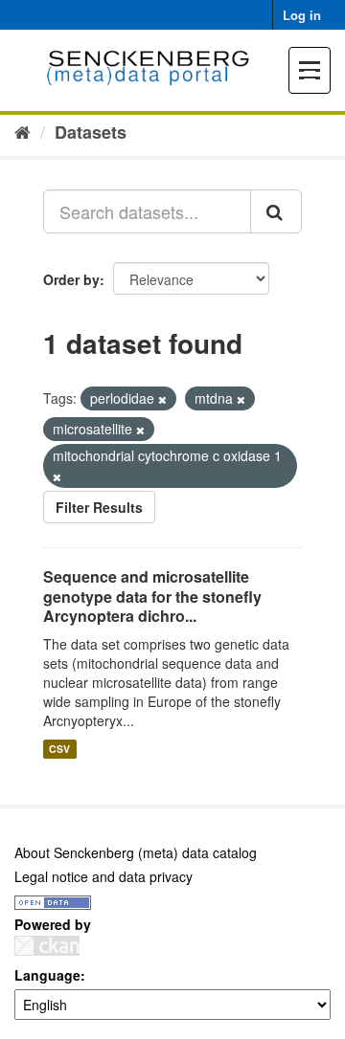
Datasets (90, 132)
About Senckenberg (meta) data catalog (135, 852)
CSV (59, 748)
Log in (302, 15)
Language (47, 974)
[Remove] (162, 399)
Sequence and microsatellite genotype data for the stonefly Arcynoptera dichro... (152, 596)
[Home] (22, 131)
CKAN (47, 946)
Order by (71, 279)
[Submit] (276, 211)
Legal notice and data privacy (103, 876)
